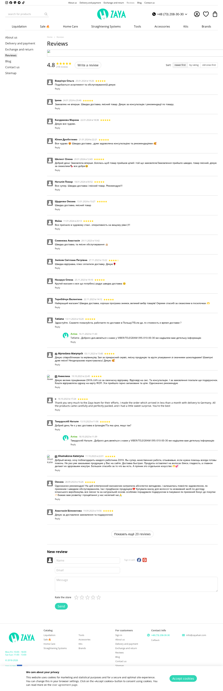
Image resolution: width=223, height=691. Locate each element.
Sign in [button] (118, 635)
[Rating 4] (94, 597)
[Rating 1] (77, 597)
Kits (185, 26)
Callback (155, 640)
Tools (137, 26)
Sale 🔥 (45, 26)
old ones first (209, 64)
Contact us (149, 2)
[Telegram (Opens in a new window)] (19, 2)
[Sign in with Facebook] (139, 560)
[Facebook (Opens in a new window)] (10, 2)
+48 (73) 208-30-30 (170, 14)
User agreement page (64, 684)
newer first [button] (180, 64)
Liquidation (19, 26)
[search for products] (46, 14)
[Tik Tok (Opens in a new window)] (23, 2)
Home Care (70, 26)
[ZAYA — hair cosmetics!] (21, 637)
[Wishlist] (206, 14)
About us (72, 2)
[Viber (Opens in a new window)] (15, 2)
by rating (194, 64)
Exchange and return (114, 2)
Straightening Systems (106, 26)
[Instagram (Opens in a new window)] (6, 2)
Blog (139, 2)
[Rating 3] (88, 597)
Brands (206, 26)
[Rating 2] (82, 597)
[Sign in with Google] (145, 560)
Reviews (130, 2)
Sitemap (10, 73)
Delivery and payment (90, 2)
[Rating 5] (99, 597)
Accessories (162, 26)
